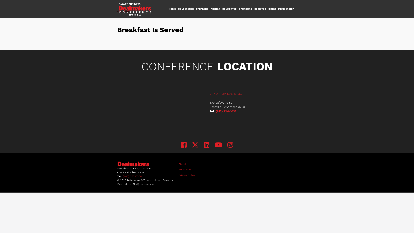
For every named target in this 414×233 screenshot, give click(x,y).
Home (172, 9)
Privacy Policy (187, 175)
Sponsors (245, 9)
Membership (286, 9)
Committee (229, 9)
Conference (186, 9)
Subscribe (185, 169)
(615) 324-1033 (226, 111)
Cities (272, 9)
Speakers (202, 9)
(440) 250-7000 (132, 176)
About (182, 164)
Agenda (215, 9)
